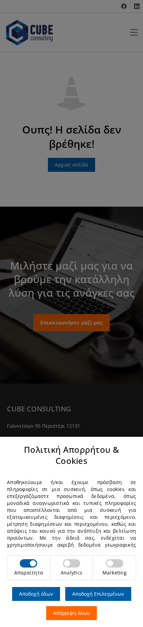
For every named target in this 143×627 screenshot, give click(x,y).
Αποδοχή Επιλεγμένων (98, 593)
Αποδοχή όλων (36, 593)
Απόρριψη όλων (71, 613)
